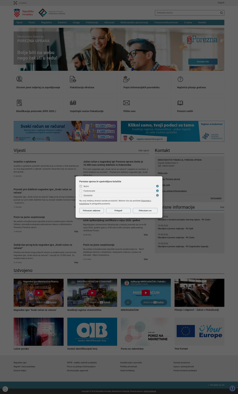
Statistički (88, 195)
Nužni (86, 186)
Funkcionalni (89, 191)
